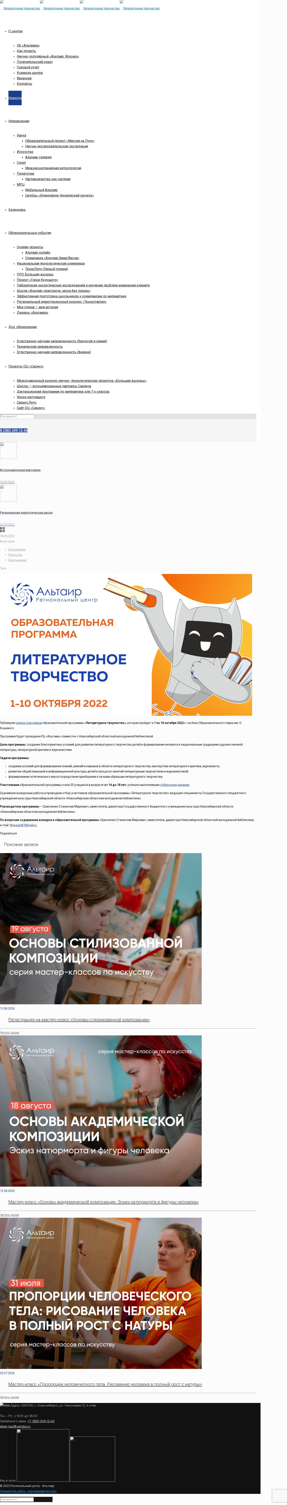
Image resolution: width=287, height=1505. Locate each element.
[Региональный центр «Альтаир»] (80, 8)
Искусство (15, 555)
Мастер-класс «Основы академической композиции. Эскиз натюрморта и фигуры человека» (103, 1201)
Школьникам (17, 560)
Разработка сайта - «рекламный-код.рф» (28, 1491)
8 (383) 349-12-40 (14, 430)
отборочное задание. (175, 785)
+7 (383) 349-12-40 (41, 1421)
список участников (29, 723)
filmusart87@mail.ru (23, 825)
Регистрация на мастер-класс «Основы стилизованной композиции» (79, 1019)
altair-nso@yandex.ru (15, 1426)
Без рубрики (16, 549)
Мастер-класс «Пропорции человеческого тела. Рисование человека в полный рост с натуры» (105, 1384)
